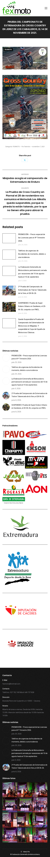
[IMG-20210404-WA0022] (40, 820)
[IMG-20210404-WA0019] (40, 835)
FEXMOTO (8, 49)
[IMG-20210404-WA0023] (25, 820)
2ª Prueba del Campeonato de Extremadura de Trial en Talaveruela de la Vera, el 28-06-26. (32, 290)
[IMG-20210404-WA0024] (9, 820)
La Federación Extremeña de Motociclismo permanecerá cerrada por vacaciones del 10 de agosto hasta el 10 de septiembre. (32, 272)
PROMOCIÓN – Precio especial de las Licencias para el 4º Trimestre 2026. (31, 237)
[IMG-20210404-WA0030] (25, 789)
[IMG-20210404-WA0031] (9, 789)
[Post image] (9, 238)
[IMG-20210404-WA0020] (25, 835)
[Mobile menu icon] (46, 8)
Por (26, 146)
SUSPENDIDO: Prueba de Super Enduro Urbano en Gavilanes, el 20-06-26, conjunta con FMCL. (32, 306)
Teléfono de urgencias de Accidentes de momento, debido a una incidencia (32, 254)
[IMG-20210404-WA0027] (25, 805)
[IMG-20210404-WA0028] (9, 805)
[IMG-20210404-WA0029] (40, 789)
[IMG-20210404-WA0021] (9, 835)
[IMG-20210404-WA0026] (40, 805)
